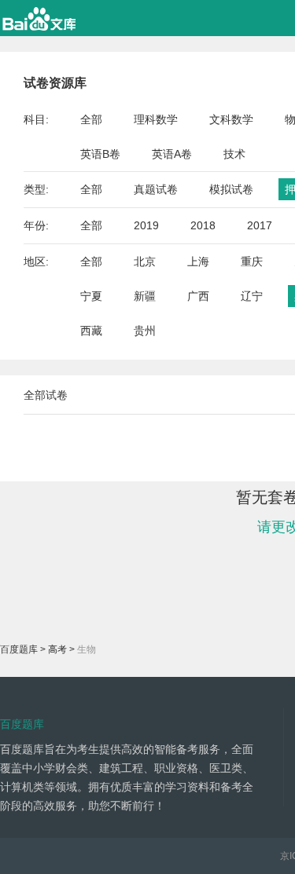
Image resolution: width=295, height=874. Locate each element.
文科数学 (231, 119)
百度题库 (19, 649)
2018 (203, 225)
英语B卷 (100, 154)
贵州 (145, 330)
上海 (198, 261)
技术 (234, 154)
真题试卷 (156, 189)
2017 (259, 225)
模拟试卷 (231, 189)
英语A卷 (172, 154)
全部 (91, 119)
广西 (198, 296)
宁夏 (91, 296)
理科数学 (156, 119)
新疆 (145, 296)
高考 (57, 649)
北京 (145, 261)
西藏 (91, 330)
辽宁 (252, 296)
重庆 (252, 261)
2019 (146, 225)
